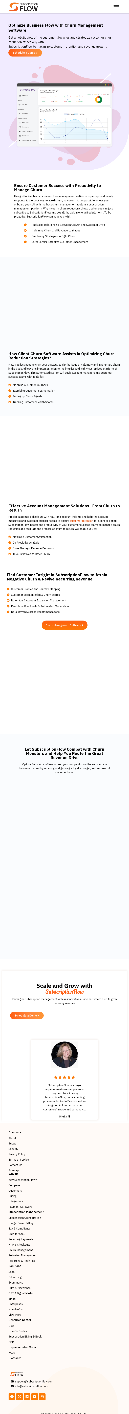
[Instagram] (42, 1396)
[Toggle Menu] (116, 6)
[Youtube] (34, 1396)
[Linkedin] (27, 1396)
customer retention (81, 520)
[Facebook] (12, 1396)
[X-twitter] (19, 1396)
